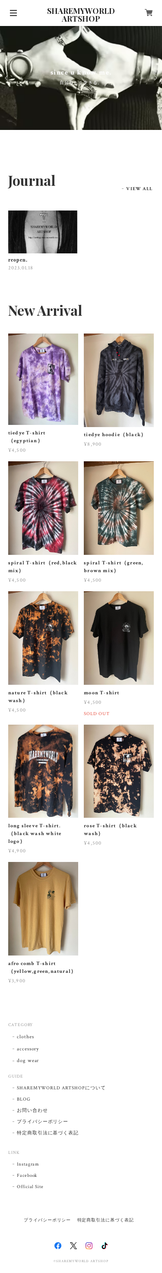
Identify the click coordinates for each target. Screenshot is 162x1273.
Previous (7, 78)
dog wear (28, 1060)
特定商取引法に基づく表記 (48, 1133)
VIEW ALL (139, 189)
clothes (25, 1036)
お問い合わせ (32, 1111)
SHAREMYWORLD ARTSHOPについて (61, 1088)
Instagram (28, 1164)
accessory (28, 1049)
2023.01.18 (21, 268)
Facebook (27, 1176)
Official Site (30, 1187)
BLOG (24, 1099)
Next (155, 78)
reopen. (18, 260)
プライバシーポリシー (43, 1122)
